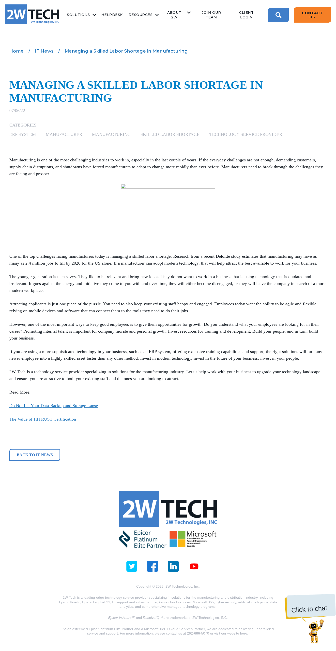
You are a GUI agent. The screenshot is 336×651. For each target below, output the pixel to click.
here (243, 633)
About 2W (174, 14)
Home (16, 51)
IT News (44, 51)
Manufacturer (64, 134)
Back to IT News (35, 455)
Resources (141, 15)
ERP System (22, 134)
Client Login (246, 14)
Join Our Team (211, 14)
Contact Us (312, 15)
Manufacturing (111, 134)
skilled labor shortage (169, 134)
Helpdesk (112, 15)
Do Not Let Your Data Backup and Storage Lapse (53, 405)
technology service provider (245, 134)
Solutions (78, 15)
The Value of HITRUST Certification (42, 419)
